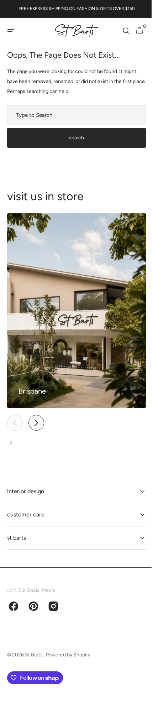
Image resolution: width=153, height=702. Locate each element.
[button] (11, 30)
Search (74, 138)
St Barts (34, 655)
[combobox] (74, 115)
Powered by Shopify (68, 655)
